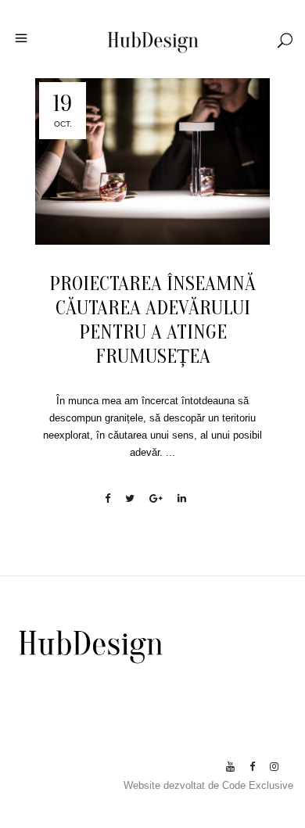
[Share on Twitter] (130, 498)
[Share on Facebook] (107, 498)
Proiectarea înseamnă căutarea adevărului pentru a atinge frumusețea (152, 320)
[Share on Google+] (156, 498)
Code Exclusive (257, 785)
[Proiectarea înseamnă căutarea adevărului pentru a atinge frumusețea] (152, 161)
